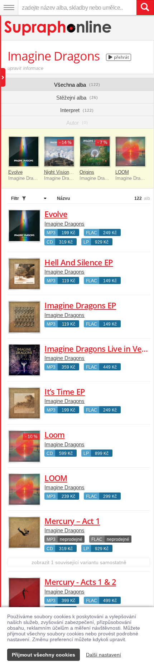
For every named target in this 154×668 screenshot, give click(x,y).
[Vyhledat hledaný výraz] (145, 7)
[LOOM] (131, 152)
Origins (87, 172)
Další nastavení (103, 655)
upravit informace (25, 68)
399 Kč (68, 600)
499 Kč (110, 600)
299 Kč (110, 496)
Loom (54, 434)
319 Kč (66, 242)
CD (50, 242)
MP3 (51, 232)
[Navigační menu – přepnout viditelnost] (9, 7)
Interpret (77, 110)
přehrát (121, 57)
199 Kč (68, 232)
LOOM (122, 172)
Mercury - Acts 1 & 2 (80, 581)
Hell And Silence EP (78, 262)
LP (86, 242)
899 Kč (102, 453)
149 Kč (110, 280)
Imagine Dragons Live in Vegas (99, 348)
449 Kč (110, 367)
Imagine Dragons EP (80, 305)
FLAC (91, 232)
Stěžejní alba (77, 98)
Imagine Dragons (64, 224)
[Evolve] (24, 152)
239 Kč (68, 496)
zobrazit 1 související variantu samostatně (79, 562)
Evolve (15, 172)
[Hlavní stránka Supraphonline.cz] (58, 28)
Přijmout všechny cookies (43, 655)
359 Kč (68, 367)
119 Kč (68, 280)
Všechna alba (77, 85)
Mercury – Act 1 (72, 520)
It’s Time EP (64, 391)
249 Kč (110, 232)
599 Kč (66, 453)
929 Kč (102, 242)
